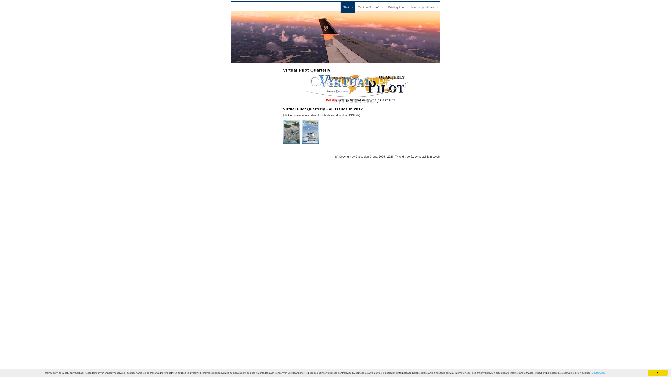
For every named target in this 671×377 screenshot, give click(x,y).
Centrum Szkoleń (367, 8)
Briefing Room (397, 7)
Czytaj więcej (599, 372)
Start (345, 8)
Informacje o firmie (421, 8)
